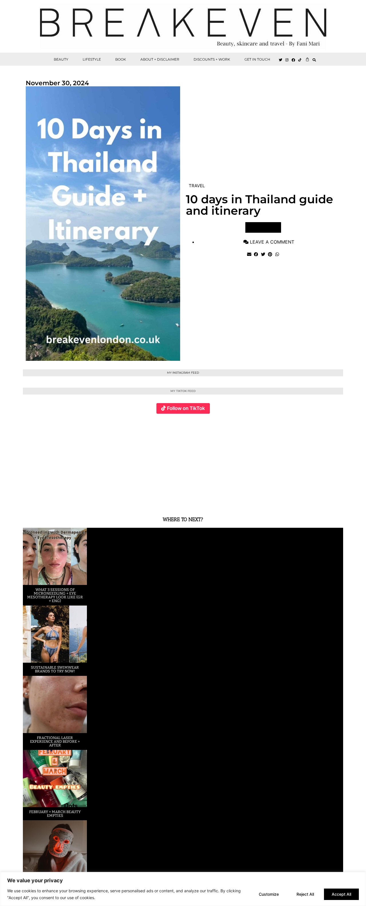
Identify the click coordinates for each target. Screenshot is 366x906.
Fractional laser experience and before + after (55, 741)
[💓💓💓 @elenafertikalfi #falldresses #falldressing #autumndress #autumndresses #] (156, 461)
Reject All (305, 894)
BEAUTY (61, 59)
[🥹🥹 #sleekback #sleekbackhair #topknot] (263, 461)
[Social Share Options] (28, 500)
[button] (314, 60)
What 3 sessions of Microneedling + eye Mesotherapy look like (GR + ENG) (55, 595)
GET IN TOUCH (257, 59)
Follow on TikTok (186, 408)
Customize (269, 894)
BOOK (120, 59)
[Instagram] (287, 60)
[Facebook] (294, 60)
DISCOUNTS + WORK (212, 59)
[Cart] (307, 59)
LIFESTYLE (92, 59)
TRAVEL (197, 185)
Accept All (341, 894)
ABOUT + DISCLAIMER (159, 59)
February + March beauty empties (55, 814)
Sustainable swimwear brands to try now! (55, 669)
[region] (183, 889)
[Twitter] (280, 60)
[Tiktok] (300, 60)
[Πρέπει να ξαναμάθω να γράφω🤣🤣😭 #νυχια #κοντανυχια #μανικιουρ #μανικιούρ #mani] (316, 461)
